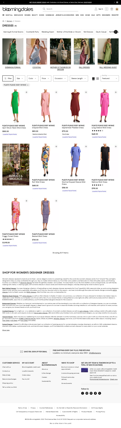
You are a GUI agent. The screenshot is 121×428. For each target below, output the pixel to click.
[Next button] (116, 32)
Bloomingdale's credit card (31, 367)
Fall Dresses (88, 32)
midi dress (13, 320)
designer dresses (26, 283)
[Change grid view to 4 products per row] (93, 78)
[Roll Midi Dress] (45, 160)
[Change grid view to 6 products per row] (97, 78)
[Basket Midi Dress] (45, 215)
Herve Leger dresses (41, 313)
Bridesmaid (6, 303)
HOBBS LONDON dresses (27, 319)
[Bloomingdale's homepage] (3, 21)
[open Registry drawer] (111, 9)
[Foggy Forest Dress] (15, 215)
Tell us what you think (9, 387)
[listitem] (60, 2)
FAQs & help (6, 375)
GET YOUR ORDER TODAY (37, 2)
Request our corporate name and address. (81, 419)
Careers (44, 377)
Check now (114, 379)
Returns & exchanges (9, 379)
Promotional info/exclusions (99, 379)
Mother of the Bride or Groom (69, 32)
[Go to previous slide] (3, 2)
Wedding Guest (48, 32)
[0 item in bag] (117, 9)
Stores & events (66, 383)
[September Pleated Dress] (75, 106)
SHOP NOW (88, 2)
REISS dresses (31, 292)
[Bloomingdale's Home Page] (17, 9)
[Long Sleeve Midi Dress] (105, 106)
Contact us (6, 371)
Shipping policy (7, 383)
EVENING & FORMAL (13, 67)
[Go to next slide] (114, 2)
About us (45, 369)
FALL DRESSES (84, 67)
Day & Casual (101, 32)
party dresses (84, 311)
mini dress (24, 320)
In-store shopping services (70, 373)
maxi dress (6, 320)
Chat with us (6, 367)
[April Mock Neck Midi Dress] (15, 106)
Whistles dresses (59, 319)
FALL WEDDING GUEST (108, 67)
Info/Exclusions (95, 353)
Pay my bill (25, 379)
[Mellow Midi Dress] (105, 160)
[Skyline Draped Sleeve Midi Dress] (75, 160)
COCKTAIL (36, 67)
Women (9, 21)
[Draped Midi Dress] (45, 106)
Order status (26, 375)
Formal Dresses (7, 324)
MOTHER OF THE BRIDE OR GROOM (60, 69)
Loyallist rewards (28, 371)
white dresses (27, 296)
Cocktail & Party (32, 32)
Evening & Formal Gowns (13, 32)
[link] (15, 129)
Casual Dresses (7, 317)
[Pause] (117, 2)
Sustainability (46, 381)
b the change (46, 373)
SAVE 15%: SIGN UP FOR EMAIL (35, 352)
